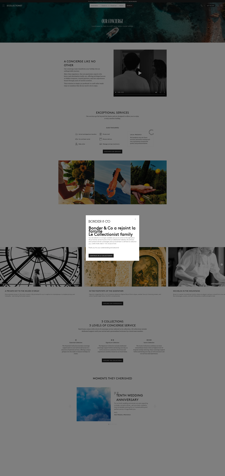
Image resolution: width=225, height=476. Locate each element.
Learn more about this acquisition (104, 243)
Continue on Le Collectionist (101, 255)
